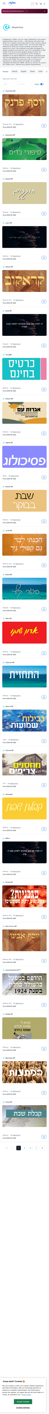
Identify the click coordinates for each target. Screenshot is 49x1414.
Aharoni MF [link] (9, 706)
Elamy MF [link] (8, 575)
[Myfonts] (12, 4)
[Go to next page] (36, 1148)
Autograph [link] (9, 794)
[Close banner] (44, 11)
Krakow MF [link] (9, 267)
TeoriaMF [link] (8, 355)
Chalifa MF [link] (9, 1014)
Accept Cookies (23, 1402)
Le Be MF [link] (8, 531)
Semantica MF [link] (10, 135)
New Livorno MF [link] (11, 926)
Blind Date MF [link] (10, 1058)
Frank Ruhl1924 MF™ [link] (13, 970)
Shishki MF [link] (9, 487)
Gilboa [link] (7, 838)
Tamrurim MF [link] (9, 662)
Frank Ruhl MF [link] (10, 91)
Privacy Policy (26, 1394)
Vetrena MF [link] (9, 750)
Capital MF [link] (9, 443)
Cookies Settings (23, 1407)
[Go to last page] (42, 1148)
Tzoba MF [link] (8, 1102)
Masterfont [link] (19, 124)
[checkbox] (42, 84)
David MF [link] (8, 311)
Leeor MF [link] (8, 223)
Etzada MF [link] (9, 882)
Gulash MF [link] (9, 179)
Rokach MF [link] (9, 399)
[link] (40, 4)
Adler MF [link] (8, 618)
